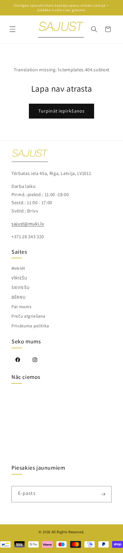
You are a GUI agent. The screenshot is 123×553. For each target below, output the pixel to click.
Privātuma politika (30, 325)
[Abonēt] (103, 494)
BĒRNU (18, 297)
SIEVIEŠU (20, 287)
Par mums (21, 306)
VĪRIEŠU (19, 278)
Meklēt (18, 268)
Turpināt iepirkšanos (61, 111)
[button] (12, 29)
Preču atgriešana (28, 316)
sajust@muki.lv (27, 224)
